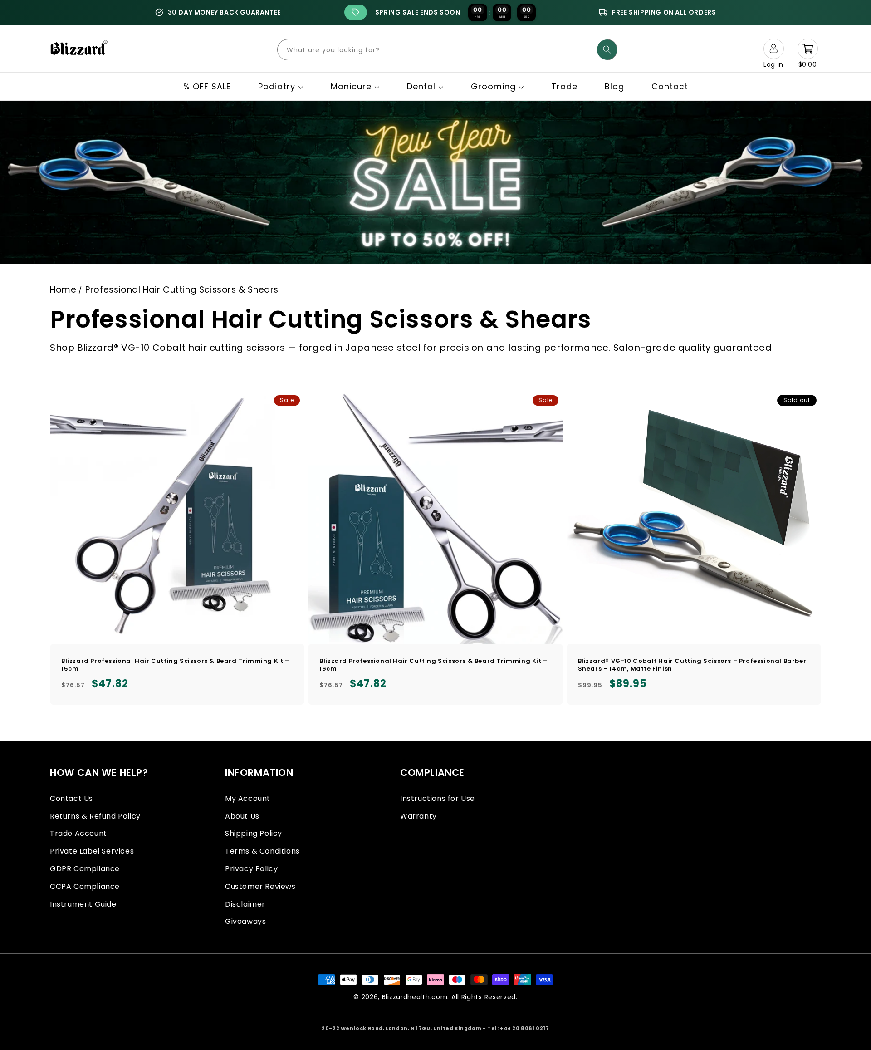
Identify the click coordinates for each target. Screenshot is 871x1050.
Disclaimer (245, 904)
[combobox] (447, 49)
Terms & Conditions (262, 851)
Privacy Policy (251, 869)
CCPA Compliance (85, 886)
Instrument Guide (83, 904)
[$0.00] (807, 49)
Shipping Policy (253, 833)
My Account (247, 798)
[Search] (607, 49)
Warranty (418, 816)
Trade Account (78, 833)
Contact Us (71, 798)
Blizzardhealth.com (415, 996)
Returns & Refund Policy (95, 816)
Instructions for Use (437, 798)
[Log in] (773, 49)
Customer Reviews (260, 886)
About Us (242, 816)
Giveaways (245, 921)
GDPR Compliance (85, 869)
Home (63, 290)
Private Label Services (92, 851)
